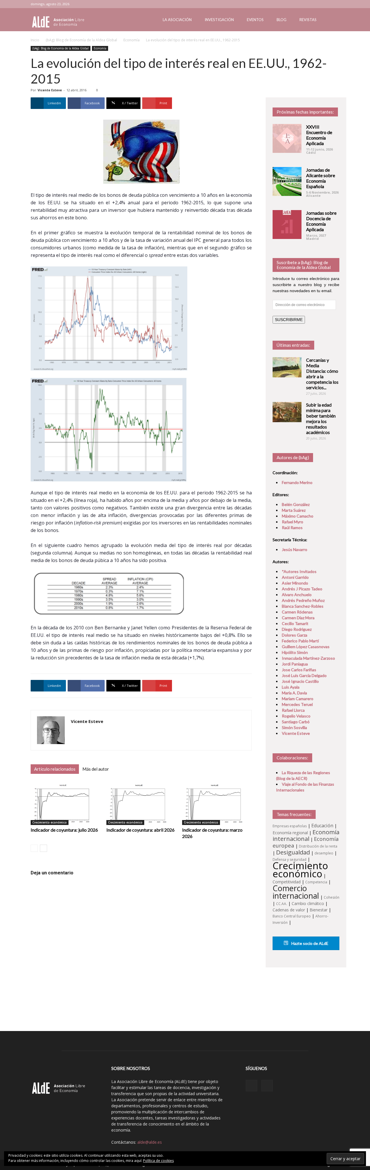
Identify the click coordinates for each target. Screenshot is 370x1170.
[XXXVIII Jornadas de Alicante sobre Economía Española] (287, 181)
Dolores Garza (294, 635)
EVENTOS (255, 19)
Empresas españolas (290, 826)
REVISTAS (308, 19)
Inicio (35, 40)
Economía (131, 40)
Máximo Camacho (297, 515)
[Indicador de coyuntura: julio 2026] (65, 803)
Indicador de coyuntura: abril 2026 (140, 829)
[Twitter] (335, 4)
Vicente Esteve (50, 90)
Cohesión (331, 897)
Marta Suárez (294, 510)
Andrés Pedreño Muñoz (303, 600)
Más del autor (95, 769)
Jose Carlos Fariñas (299, 669)
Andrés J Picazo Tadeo (302, 588)
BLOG (281, 19)
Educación (322, 825)
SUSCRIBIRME (289, 319)
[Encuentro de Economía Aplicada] (287, 138)
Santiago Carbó (296, 721)
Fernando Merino (297, 482)
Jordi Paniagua (295, 663)
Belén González (296, 504)
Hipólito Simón (295, 652)
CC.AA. (281, 903)
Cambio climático (308, 903)
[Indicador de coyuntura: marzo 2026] (217, 803)
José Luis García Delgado (304, 675)
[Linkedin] (325, 4)
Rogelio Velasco (296, 715)
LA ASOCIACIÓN (177, 19)
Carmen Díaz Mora (298, 617)
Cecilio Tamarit (295, 623)
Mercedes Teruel (297, 704)
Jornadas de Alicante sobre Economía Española (320, 178)
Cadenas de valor (289, 910)
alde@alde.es (149, 1142)
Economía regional (290, 832)
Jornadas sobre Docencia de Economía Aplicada (321, 221)
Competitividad (287, 882)
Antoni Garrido (295, 577)
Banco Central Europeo (292, 916)
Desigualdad (293, 852)
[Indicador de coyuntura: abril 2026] (141, 803)
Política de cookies (158, 1160)
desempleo (323, 853)
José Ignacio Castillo (300, 681)
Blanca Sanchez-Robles (302, 606)
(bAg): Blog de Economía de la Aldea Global (81, 40)
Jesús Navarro (294, 549)
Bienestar (319, 910)
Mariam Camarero (297, 698)
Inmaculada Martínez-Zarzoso (308, 658)
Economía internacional (306, 835)
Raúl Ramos (292, 527)
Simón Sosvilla (294, 727)
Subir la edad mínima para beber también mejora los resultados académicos (321, 418)
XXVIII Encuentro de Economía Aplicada (319, 135)
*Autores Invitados (299, 571)
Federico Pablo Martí (300, 640)
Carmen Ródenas (297, 611)
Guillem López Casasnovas (306, 646)
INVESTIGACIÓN (219, 19)
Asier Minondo (295, 583)
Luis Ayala (290, 687)
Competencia (316, 882)
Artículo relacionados (54, 769)
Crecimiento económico (49, 822)
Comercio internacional (296, 892)
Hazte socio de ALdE (309, 943)
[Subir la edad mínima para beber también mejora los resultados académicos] (287, 412)
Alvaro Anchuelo (297, 594)
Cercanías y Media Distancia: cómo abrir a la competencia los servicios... (322, 373)
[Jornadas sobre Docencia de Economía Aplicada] (287, 224)
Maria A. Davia (294, 692)
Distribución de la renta (318, 846)
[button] (332, 20)
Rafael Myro (292, 521)
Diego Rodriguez (297, 629)
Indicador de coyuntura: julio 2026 (64, 829)
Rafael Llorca (293, 710)
